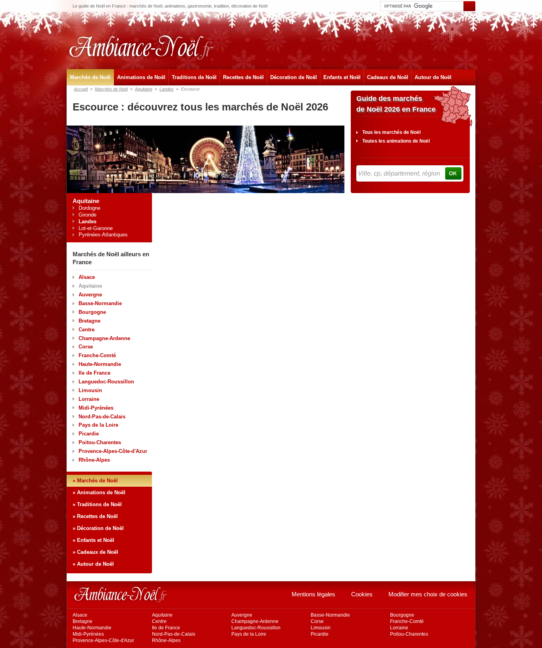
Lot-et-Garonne (96, 228)
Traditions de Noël (194, 77)
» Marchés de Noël (95, 481)
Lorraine (89, 399)
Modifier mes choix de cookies (427, 594)
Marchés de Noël (90, 77)
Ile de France (94, 373)
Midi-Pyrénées (96, 408)
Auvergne (90, 295)
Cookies (362, 594)
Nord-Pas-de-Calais (102, 417)
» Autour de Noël (93, 564)
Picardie (89, 434)
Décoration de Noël (293, 77)
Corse (86, 347)
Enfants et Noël (342, 77)
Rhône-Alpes (94, 460)
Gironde (87, 215)
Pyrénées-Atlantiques (103, 235)
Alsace (87, 277)
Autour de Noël (433, 77)
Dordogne (89, 208)
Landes (167, 89)
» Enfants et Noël (93, 540)
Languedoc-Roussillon (106, 382)
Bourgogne (92, 312)
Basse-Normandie (100, 303)
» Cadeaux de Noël (95, 552)
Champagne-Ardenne (104, 338)
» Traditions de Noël (97, 504)
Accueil (81, 89)
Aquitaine (143, 89)
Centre (86, 330)
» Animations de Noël (99, 492)
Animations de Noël (141, 77)
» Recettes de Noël (95, 516)
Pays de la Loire (98, 425)
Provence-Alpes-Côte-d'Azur (113, 451)
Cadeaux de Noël (387, 77)
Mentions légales (313, 594)
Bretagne (89, 321)
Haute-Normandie (100, 364)
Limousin (90, 390)
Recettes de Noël (243, 77)
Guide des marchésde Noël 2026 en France (396, 104)
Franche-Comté (97, 355)
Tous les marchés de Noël (391, 132)
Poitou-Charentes (100, 442)
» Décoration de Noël (98, 528)
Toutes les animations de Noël (396, 141)
